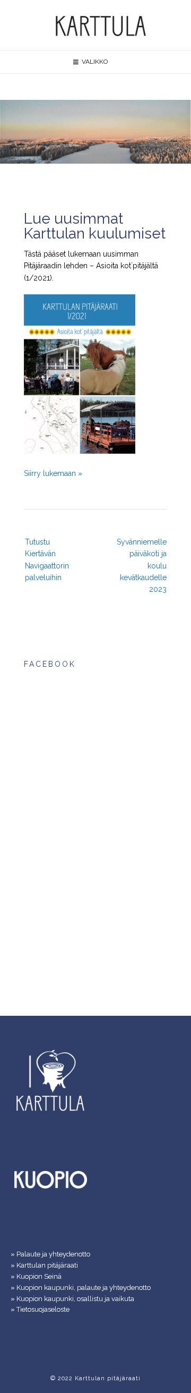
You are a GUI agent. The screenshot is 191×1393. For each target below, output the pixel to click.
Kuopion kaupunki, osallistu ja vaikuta (75, 1299)
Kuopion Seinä (39, 1276)
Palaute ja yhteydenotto (53, 1254)
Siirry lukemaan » (53, 473)
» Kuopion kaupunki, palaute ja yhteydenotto (81, 1288)
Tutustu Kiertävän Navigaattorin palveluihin (47, 560)
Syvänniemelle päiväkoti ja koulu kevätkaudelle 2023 (142, 566)
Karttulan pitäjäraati (47, 1265)
